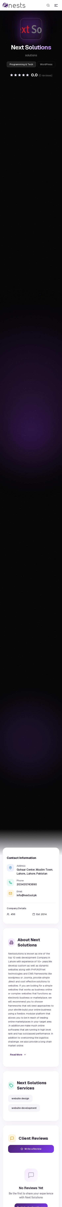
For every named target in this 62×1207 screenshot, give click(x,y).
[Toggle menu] (56, 5)
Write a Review (32, 1148)
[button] (31, 75)
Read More (16, 1054)
